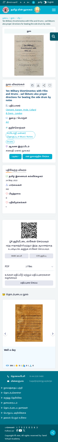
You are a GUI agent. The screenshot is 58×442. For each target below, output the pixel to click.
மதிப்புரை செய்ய (29, 283)
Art (7, 122)
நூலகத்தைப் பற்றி (13, 388)
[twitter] (24, 430)
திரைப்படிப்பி (11, 2)
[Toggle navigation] (54, 10)
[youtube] (21, 430)
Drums (10, 142)
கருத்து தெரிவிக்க (13, 397)
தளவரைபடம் (10, 403)
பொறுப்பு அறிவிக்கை (15, 413)
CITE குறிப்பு (41, 256)
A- (21, 2)
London (18, 113)
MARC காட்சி (16, 256)
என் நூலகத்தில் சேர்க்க (37, 156)
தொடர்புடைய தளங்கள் (16, 408)
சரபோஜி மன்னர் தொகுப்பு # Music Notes (20, 135)
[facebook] (17, 430)
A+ (28, 2)
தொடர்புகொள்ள (12, 392)
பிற (18, 18)
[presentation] (5, 334)
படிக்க (15, 156)
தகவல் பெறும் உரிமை (15, 417)
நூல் (13, 18)
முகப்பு (5, 18)
